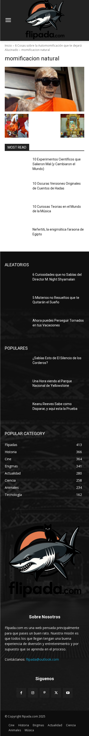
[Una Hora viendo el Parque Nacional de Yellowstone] (17, 387)
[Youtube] (67, 692)
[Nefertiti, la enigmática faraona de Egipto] (17, 235)
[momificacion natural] (44, 89)
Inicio (8, 46)
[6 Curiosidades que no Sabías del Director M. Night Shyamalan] (17, 280)
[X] (56, 692)
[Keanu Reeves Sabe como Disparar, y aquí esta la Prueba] (17, 410)
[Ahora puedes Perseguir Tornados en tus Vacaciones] (17, 326)
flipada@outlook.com (42, 659)
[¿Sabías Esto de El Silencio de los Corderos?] (17, 364)
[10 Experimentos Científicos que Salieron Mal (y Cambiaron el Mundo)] (17, 165)
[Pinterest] (44, 692)
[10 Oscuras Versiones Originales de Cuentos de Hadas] (17, 189)
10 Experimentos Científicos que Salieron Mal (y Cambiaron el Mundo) (57, 163)
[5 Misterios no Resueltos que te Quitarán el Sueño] (17, 303)
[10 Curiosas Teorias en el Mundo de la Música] (17, 212)
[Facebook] (21, 692)
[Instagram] (32, 692)
